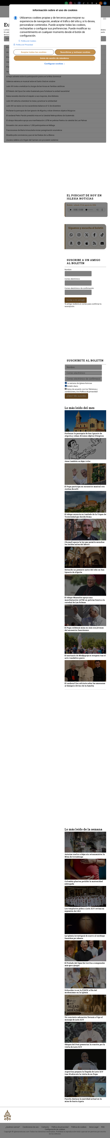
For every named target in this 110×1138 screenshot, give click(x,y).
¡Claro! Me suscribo (76, 396)
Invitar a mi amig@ (75, 300)
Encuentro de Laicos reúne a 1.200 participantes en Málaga (30, 125)
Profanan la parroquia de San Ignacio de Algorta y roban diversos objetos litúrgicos (40, 111)
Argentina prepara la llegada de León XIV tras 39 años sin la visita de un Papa (84, 1072)
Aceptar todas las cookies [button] (33, 52)
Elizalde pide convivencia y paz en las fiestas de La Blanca (30, 135)
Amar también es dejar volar (77, 461)
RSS (102, 1127)
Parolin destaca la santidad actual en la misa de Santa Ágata (83, 1100)
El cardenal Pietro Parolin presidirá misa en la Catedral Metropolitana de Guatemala (40, 115)
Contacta (45, 1127)
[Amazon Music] (88, 3)
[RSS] (100, 3)
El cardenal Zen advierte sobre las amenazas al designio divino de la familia (85, 684)
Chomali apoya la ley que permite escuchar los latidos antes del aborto (84, 543)
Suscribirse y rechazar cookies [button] (75, 52)
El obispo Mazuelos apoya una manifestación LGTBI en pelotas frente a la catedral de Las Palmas (46, 120)
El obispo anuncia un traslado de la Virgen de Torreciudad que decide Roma (85, 515)
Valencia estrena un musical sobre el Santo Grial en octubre (30, 81)
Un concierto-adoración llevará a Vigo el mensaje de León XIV (84, 1018)
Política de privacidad (89, 392)
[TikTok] (83, 3)
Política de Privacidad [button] (24, 45)
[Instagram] (70, 3)
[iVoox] (92, 3)
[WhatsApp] (66, 3)
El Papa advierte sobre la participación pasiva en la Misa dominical (33, 76)
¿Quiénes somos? (12, 1127)
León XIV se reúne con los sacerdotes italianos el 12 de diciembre (33, 106)
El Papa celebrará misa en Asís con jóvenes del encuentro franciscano (84, 629)
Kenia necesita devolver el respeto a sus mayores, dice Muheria (32, 96)
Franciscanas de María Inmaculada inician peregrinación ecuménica (34, 130)
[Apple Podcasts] (96, 3)
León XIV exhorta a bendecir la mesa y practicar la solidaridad (31, 101)
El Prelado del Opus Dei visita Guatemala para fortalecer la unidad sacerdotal (37, 91)
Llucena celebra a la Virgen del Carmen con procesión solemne (32, 140)
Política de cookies (78, 1127)
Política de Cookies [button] (28, 41)
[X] (75, 3)
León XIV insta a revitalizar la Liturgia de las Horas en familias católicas (35, 86)
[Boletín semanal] (105, 3)
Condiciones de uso (31, 1127)
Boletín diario (72, 386)
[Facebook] (79, 3)
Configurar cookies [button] (54, 63)
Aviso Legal (93, 1127)
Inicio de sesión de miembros (54, 58)
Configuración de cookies (55, 1129)
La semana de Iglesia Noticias (79, 383)
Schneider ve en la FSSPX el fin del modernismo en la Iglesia (81, 991)
